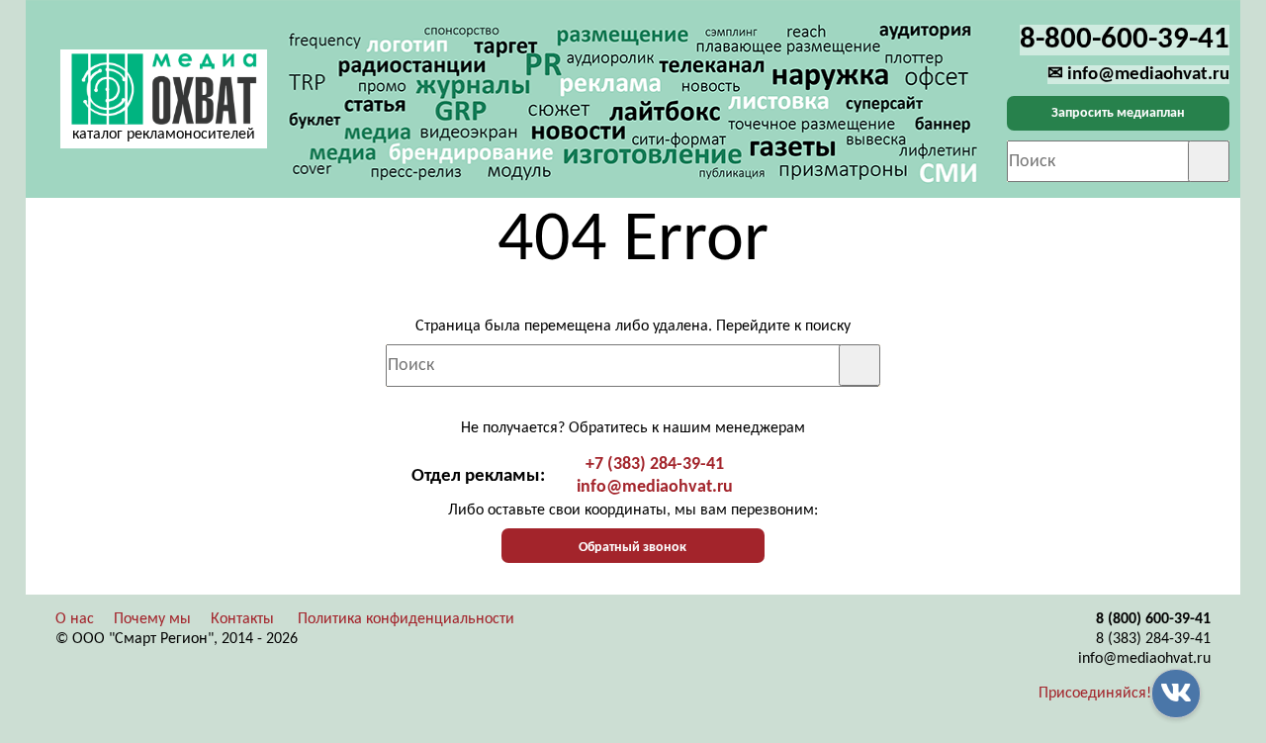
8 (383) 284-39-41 (1153, 639)
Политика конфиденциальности (406, 619)
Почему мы (152, 619)
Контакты (242, 619)
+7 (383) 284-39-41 (655, 464)
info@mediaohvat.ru (655, 487)
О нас (74, 619)
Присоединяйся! (1095, 693)
